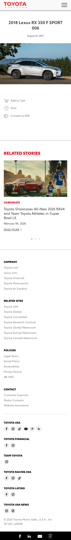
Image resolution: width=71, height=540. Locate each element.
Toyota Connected (15, 317)
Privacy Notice (13, 371)
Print (13, 108)
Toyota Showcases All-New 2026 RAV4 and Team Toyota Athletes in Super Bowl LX (34, 213)
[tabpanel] (35, 197)
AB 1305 (9, 377)
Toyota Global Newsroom (20, 327)
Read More (11, 229)
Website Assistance (16, 405)
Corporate (12, 202)
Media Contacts (14, 400)
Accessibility (11, 366)
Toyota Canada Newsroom (20, 338)
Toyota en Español (15, 288)
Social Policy (12, 361)
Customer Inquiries (16, 395)
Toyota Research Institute (20, 322)
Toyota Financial (14, 278)
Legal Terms (11, 356)
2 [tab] (36, 238)
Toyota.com (11, 267)
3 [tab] (39, 238)
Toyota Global (13, 311)
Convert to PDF (20, 116)
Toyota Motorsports (16, 283)
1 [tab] (32, 238)
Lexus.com (10, 273)
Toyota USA (11, 306)
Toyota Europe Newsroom (20, 332)
